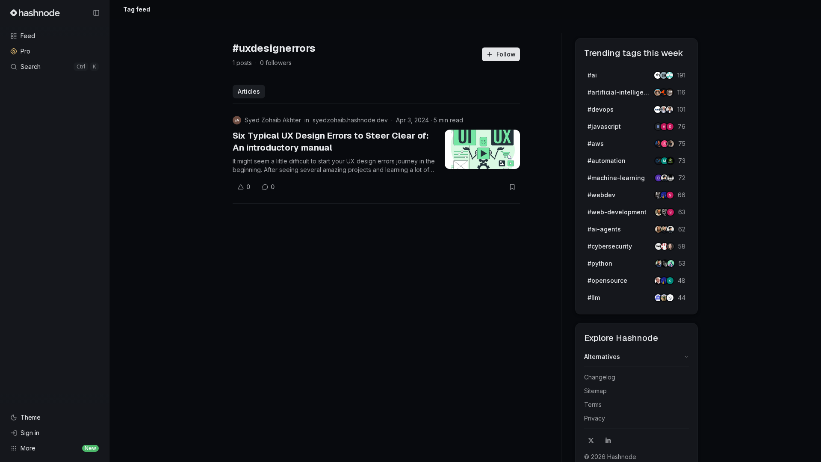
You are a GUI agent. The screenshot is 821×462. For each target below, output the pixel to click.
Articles (249, 91)
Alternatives (602, 356)
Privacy (594, 418)
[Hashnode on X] (591, 440)
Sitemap (595, 390)
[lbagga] (669, 109)
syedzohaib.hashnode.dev (350, 120)
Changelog (599, 377)
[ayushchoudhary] (670, 143)
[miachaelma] (670, 229)
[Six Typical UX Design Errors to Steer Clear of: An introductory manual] (482, 149)
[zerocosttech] (670, 161)
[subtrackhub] (671, 263)
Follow (506, 54)
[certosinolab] (670, 126)
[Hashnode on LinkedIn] (608, 440)
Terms (593, 404)
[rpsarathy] (669, 75)
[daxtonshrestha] (670, 178)
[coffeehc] (669, 92)
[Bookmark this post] (512, 187)
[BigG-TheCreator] (670, 246)
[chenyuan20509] (670, 280)
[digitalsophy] (670, 297)
